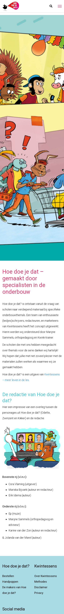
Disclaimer (40, 587)
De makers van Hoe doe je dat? (14, 590)
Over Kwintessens (45, 576)
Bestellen (8, 576)
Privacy (38, 592)
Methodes (40, 581)
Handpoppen (10, 581)
